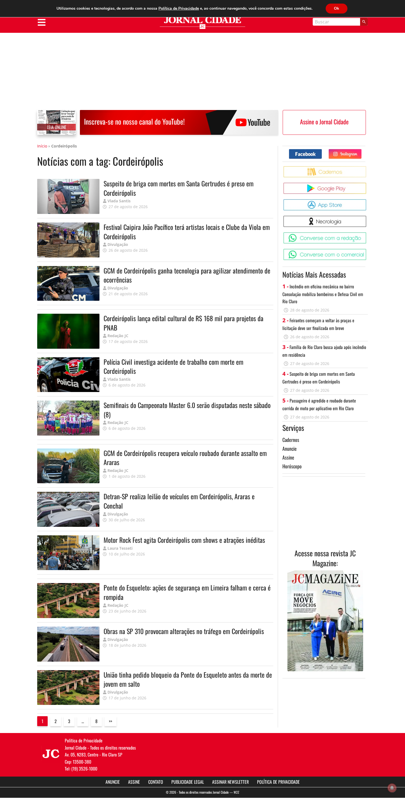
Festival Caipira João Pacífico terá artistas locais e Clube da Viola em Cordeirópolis (187, 231)
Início (42, 146)
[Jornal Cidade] (202, 23)
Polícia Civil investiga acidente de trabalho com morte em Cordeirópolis (173, 366)
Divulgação (117, 244)
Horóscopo (292, 466)
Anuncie (289, 448)
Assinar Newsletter (230, 781)
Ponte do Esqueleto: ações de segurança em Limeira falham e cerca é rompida (187, 592)
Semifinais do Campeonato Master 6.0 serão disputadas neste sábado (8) (187, 409)
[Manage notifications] (392, 787)
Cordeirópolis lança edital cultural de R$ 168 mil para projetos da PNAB (183, 322)
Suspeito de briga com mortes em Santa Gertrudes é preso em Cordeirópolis (178, 188)
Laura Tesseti (120, 548)
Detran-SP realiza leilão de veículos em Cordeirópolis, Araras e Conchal (179, 501)
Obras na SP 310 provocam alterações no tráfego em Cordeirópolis (184, 631)
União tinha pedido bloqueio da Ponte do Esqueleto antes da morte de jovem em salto (188, 679)
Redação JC (117, 335)
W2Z (236, 792)
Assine (288, 457)
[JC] (51, 753)
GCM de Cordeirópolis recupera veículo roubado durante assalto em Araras (185, 457)
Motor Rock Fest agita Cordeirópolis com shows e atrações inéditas (184, 540)
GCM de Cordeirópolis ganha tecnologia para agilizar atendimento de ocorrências (187, 275)
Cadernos (290, 439)
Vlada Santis (119, 200)
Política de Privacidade (278, 781)
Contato (155, 781)
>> (110, 721)
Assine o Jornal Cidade (324, 121)
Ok (336, 8)
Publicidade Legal (187, 781)
